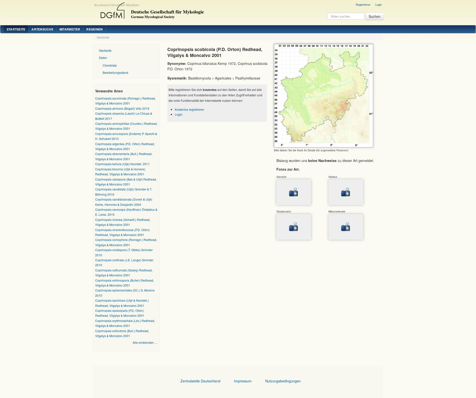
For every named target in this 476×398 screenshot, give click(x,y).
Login (378, 4)
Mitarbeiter (70, 29)
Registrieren (363, 4)
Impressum (243, 380)
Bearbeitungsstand (115, 72)
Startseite (16, 29)
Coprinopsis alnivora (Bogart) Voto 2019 (122, 108)
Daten (103, 57)
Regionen (94, 29)
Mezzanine (151, 9)
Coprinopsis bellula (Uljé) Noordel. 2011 (122, 164)
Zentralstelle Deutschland (200, 380)
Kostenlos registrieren (189, 109)
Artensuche (42, 29)
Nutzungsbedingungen (283, 380)
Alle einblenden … (145, 342)
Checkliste (110, 65)
